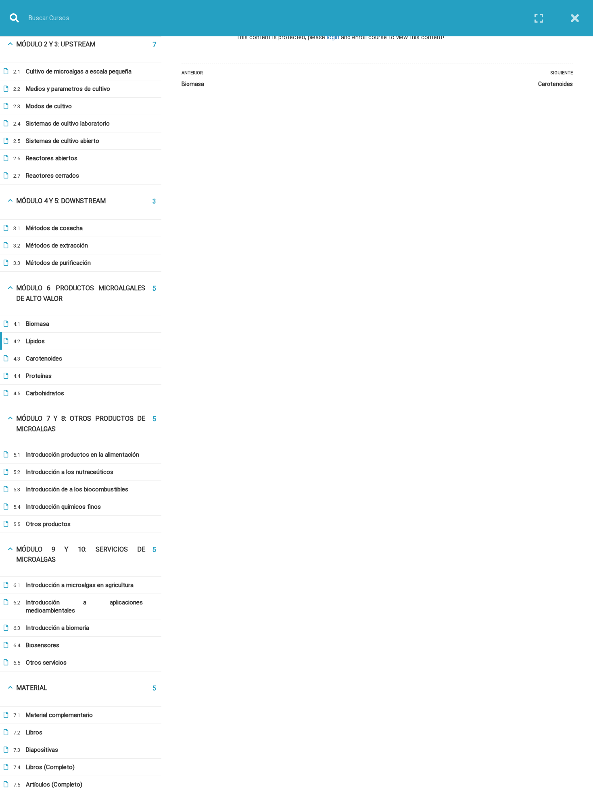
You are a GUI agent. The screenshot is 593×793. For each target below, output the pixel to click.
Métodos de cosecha (54, 228)
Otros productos (48, 524)
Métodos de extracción (57, 245)
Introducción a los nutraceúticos (69, 472)
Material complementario (59, 715)
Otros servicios (46, 662)
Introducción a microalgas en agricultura (80, 585)
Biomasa (37, 323)
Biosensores (42, 645)
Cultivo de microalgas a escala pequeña (79, 71)
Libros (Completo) (50, 767)
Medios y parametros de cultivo (68, 88)
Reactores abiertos (51, 158)
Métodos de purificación (58, 262)
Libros (34, 732)
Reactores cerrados (52, 175)
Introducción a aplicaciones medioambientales (84, 606)
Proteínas (39, 376)
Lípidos (35, 341)
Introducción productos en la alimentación (82, 454)
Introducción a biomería (57, 627)
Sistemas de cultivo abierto (62, 141)
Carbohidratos (45, 393)
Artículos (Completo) (54, 784)
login (333, 37)
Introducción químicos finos (63, 506)
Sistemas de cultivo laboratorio (68, 123)
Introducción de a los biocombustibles (77, 489)
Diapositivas (42, 749)
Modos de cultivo (49, 106)
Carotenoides (44, 358)
